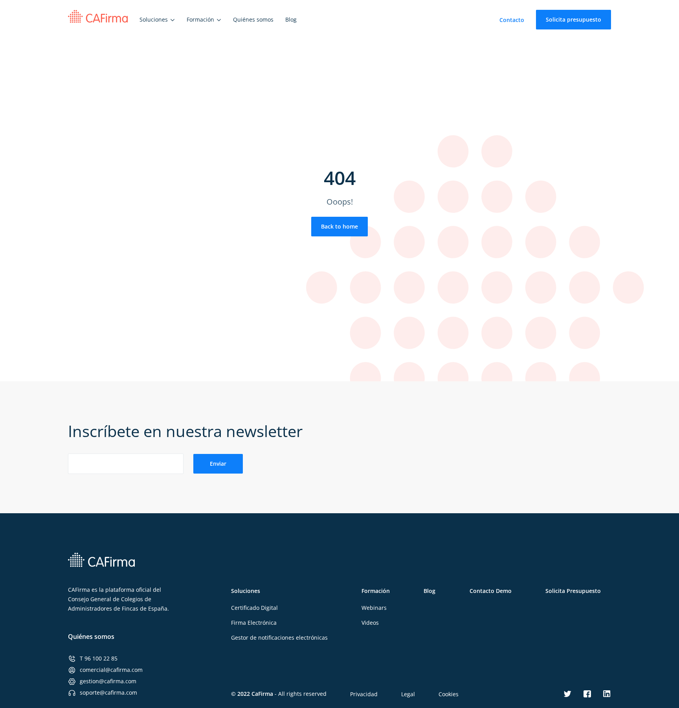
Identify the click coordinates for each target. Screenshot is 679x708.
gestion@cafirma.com (108, 681)
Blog (429, 591)
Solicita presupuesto (573, 19)
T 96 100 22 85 (98, 658)
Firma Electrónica (254, 622)
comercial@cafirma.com (111, 669)
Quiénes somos (91, 636)
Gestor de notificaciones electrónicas (279, 637)
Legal (408, 694)
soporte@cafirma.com (108, 692)
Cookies (449, 694)
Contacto (511, 20)
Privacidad (364, 694)
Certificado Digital (254, 607)
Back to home (339, 226)
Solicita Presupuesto (573, 591)
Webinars (374, 607)
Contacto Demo (491, 591)
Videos (370, 622)
